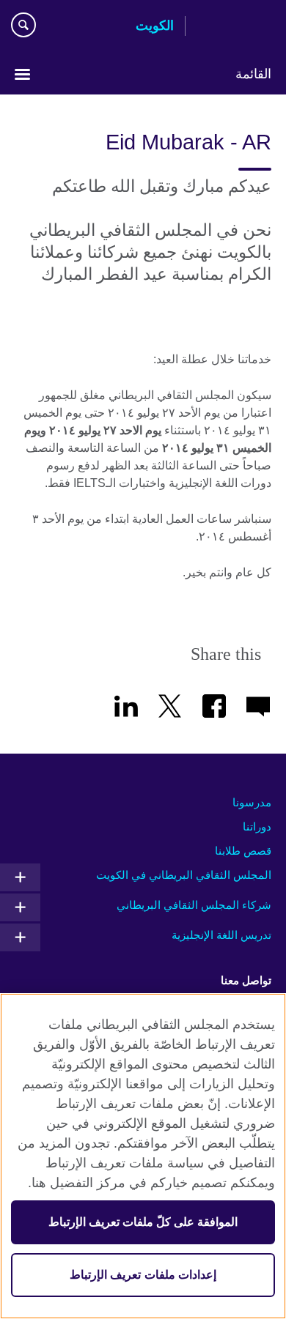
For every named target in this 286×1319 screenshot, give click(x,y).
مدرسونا (251, 802)
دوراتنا (257, 826)
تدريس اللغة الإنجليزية (221, 935)
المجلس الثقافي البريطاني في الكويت (183, 875)
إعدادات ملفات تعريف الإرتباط (143, 1274)
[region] (143, 1156)
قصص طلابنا (243, 850)
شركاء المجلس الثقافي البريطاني (194, 905)
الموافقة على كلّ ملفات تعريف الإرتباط (143, 1222)
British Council (234, 27)
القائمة (253, 74)
